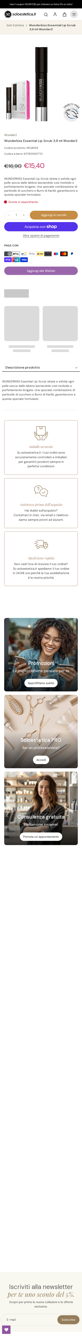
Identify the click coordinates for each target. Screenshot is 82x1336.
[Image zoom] (41, 84)
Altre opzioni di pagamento (41, 235)
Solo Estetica (16, 25)
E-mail (11, 1320)
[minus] (8, 215)
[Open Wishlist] (6, 1330)
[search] (45, 14)
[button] (54, 215)
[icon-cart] (64, 14)
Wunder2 (10, 135)
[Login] (55, 14)
